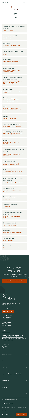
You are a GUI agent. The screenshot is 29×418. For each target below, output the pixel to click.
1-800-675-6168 (5, 2)
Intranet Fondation (6, 414)
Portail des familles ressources (8, 407)
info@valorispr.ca (6, 332)
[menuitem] (14, 8)
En (26, 394)
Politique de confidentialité (7, 403)
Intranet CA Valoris (6, 410)
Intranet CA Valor (15, 410)
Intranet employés (22, 407)
